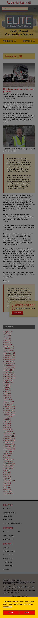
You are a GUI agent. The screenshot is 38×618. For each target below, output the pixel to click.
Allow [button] (11, 612)
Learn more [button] (7, 607)
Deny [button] (27, 612)
